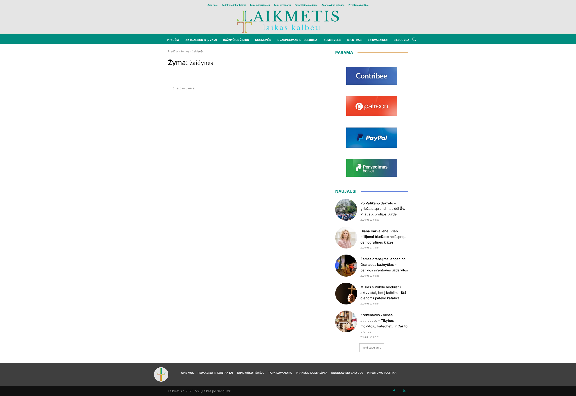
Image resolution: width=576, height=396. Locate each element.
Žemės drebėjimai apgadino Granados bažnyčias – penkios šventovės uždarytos (384, 264)
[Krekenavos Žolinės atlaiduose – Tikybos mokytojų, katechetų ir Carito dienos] (346, 321)
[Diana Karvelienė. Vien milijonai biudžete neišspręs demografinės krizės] (346, 237)
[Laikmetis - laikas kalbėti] (288, 21)
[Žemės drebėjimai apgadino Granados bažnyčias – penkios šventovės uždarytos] (346, 265)
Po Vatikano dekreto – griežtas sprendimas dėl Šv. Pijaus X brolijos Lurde (382, 209)
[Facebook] (394, 391)
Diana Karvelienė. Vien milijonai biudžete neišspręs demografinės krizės (382, 236)
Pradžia (173, 51)
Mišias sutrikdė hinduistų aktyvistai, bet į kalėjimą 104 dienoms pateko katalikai (383, 292)
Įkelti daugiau (370, 347)
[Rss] (404, 391)
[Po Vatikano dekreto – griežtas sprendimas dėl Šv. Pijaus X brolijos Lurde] (346, 210)
